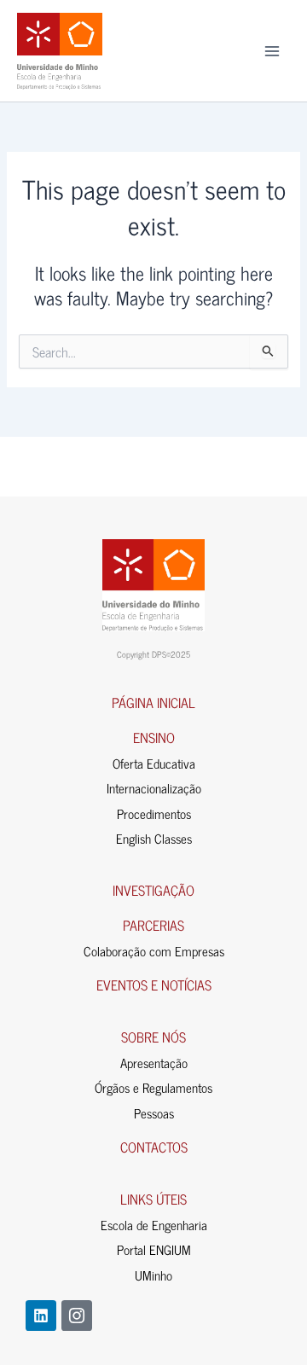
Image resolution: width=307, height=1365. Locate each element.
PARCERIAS (153, 925)
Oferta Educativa (154, 763)
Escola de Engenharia (154, 1224)
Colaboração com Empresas (154, 950)
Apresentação (154, 1062)
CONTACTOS (154, 1147)
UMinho (153, 1275)
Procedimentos (154, 813)
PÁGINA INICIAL (153, 702)
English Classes (154, 838)
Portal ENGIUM (154, 1249)
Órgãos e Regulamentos (153, 1087)
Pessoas (154, 1113)
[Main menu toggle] (272, 51)
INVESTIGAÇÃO (153, 890)
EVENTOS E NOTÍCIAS (153, 984)
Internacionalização (154, 788)
